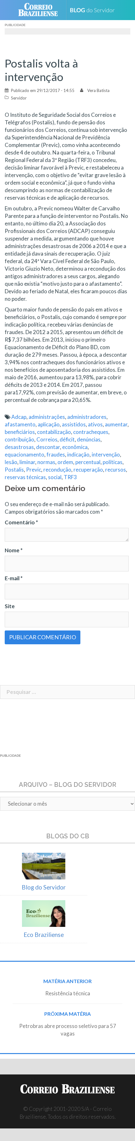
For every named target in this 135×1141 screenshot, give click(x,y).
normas (46, 462)
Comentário (21, 522)
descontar (48, 447)
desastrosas (19, 447)
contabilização (54, 432)
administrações (47, 417)
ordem (65, 462)
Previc (33, 469)
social (55, 477)
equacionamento (24, 454)
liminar (27, 462)
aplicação (49, 424)
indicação (78, 454)
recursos (115, 469)
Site (10, 606)
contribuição (19, 439)
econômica (75, 447)
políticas (112, 462)
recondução (57, 469)
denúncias (88, 439)
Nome (14, 550)
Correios (46, 439)
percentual (87, 462)
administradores (86, 417)
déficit (67, 439)
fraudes (55, 454)
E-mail (14, 578)
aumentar (116, 424)
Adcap (18, 417)
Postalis (14, 469)
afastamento (20, 424)
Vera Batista (98, 90)
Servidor (19, 97)
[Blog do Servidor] (95, 10)
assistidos (74, 424)
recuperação (88, 469)
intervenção (106, 454)
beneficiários (20, 432)
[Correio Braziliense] (41, 10)
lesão (11, 462)
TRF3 (70, 477)
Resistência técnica (67, 993)
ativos (95, 424)
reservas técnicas (25, 477)
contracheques (90, 432)
